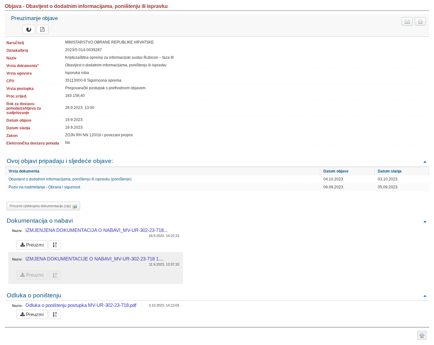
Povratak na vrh (425, 162)
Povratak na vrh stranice (421, 335)
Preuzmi (34, 244)
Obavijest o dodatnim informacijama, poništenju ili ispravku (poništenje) (70, 179)
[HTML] (28, 29)
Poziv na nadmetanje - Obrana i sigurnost (44, 187)
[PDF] (42, 29)
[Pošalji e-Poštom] (407, 21)
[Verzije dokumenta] (55, 244)
